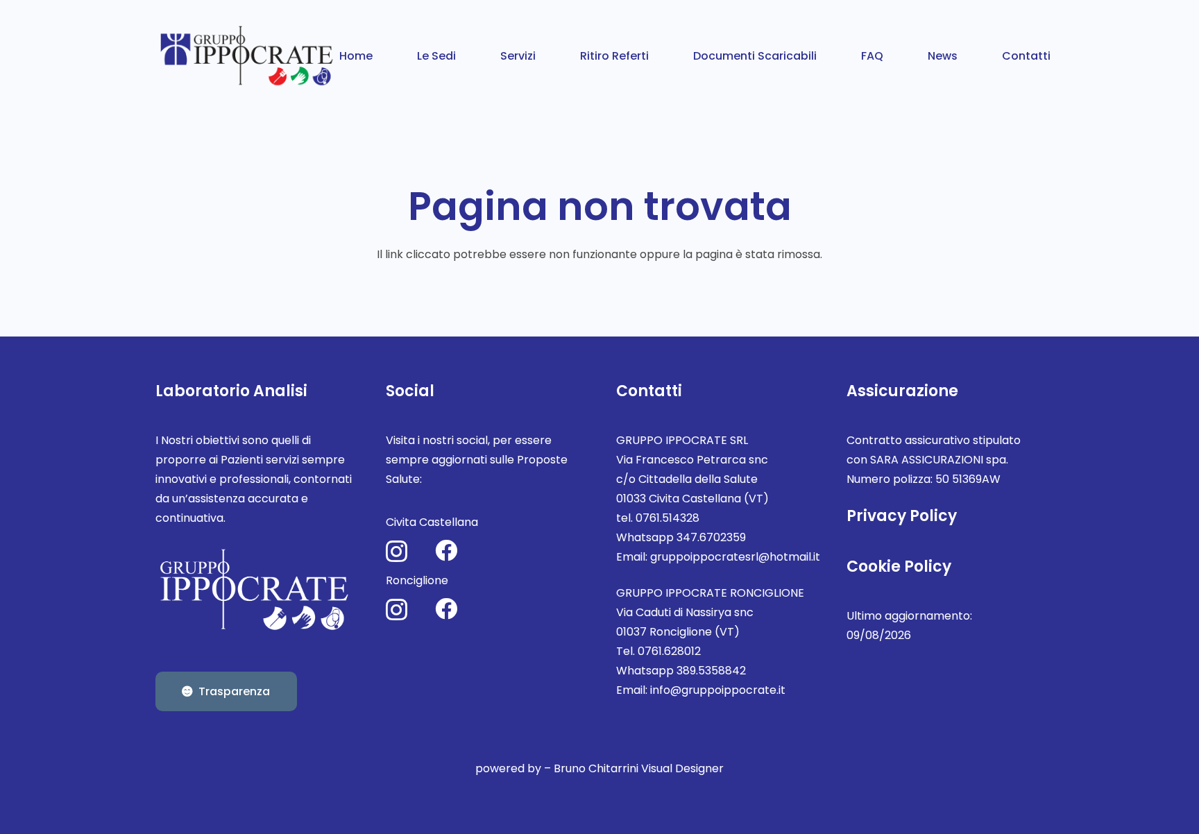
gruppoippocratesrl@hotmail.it (735, 557)
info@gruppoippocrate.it (717, 690)
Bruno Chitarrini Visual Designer (639, 768)
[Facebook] (446, 550)
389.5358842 (711, 671)
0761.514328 (667, 518)
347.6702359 (711, 537)
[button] (465, 55)
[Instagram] (396, 551)
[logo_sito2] (248, 55)
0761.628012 (669, 651)
